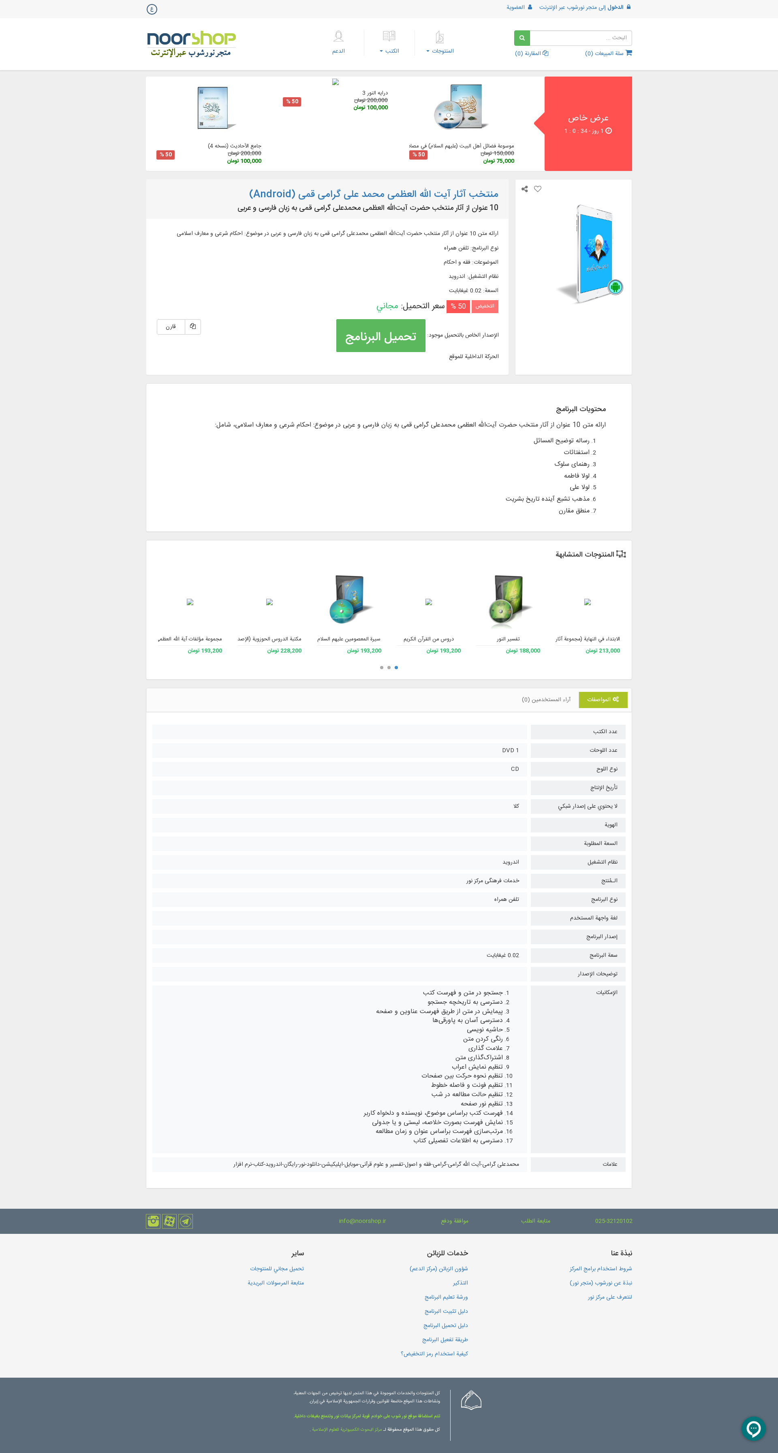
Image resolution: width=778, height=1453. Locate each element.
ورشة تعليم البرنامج (446, 1297)
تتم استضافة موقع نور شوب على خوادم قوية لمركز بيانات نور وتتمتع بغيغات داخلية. (366, 1416)
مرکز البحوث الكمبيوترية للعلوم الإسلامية (346, 1430)
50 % (419, 155)
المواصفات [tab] (599, 700)
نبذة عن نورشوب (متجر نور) (601, 1283)
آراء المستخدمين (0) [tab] (546, 700)
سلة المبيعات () (605, 54)
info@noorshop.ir (362, 1221)
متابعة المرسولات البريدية (276, 1283)
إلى (581, 8)
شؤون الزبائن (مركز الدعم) (439, 1269)
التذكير (460, 1283)
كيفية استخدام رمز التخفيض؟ (434, 1354)
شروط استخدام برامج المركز (601, 1269)
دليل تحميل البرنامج (445, 1326)
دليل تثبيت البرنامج (446, 1311)
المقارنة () (529, 54)
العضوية (516, 8)
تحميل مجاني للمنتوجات (277, 1269)
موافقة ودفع (454, 1221)
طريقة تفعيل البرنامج (445, 1340)
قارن (171, 327)
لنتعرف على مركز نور (610, 1297)
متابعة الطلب (535, 1221)
